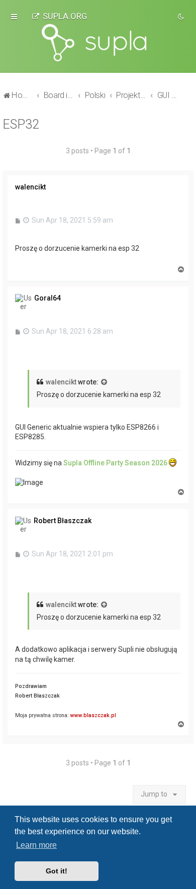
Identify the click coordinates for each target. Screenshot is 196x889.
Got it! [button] (56, 871)
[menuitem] (59, 16)
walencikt (61, 382)
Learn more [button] (36, 845)
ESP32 (21, 124)
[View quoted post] (104, 382)
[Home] (98, 43)
